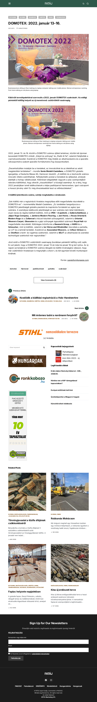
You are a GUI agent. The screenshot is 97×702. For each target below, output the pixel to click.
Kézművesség (31, 587)
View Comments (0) (48, 280)
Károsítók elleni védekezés (61, 404)
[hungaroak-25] (27, 361)
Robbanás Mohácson (63, 518)
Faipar (51, 17)
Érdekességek (42, 318)
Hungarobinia (65, 686)
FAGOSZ (18, 686)
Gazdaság (23, 587)
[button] (9, 3)
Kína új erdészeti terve (63, 589)
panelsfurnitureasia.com (78, 260)
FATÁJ (48, 3)
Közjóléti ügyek (24, 516)
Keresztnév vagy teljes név (17, 637)
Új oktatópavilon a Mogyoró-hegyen (65, 397)
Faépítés (42, 17)
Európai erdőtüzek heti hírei (62, 390)
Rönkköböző (52, 686)
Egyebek (22, 17)
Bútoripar (12, 17)
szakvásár (63, 269)
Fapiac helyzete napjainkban (24, 591)
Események (32, 17)
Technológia (60, 17)
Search (44, 347)
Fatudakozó (29, 686)
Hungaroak (77, 686)
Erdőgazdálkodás (20, 514)
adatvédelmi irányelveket (40, 654)
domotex (13, 269)
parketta (51, 269)
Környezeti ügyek (54, 318)
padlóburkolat (38, 269)
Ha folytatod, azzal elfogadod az (29, 654)
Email (10, 646)
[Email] (51, 680)
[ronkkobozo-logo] (27, 378)
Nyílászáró (49, 301)
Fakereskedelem (32, 514)
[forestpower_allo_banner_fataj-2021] (17, 425)
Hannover (25, 269)
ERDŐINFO (40, 686)
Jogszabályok (13, 516)
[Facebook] (46, 680)
